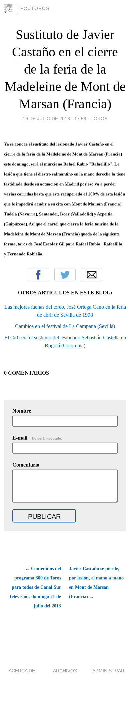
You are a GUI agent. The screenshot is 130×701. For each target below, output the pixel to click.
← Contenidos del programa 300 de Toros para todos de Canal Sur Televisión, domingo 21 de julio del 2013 (35, 587)
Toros (99, 118)
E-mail (37, 438)
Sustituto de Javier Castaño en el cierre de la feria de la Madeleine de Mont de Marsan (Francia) (65, 69)
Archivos (65, 670)
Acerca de (22, 670)
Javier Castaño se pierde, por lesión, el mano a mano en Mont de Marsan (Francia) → (96, 582)
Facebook (38, 274)
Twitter (65, 274)
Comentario (25, 465)
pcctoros (34, 8)
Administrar (108, 670)
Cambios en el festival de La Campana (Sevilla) (65, 326)
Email (91, 274)
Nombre (21, 411)
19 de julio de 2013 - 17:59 (54, 118)
